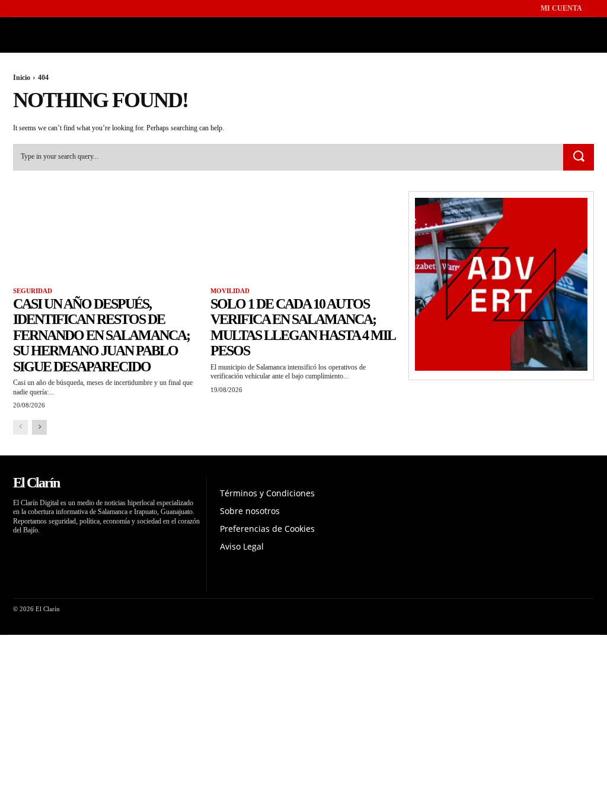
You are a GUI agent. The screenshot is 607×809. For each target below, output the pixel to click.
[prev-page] (20, 427)
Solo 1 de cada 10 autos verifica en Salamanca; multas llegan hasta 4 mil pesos (302, 327)
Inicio (21, 77)
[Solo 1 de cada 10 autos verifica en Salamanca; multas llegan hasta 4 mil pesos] (303, 237)
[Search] (578, 157)
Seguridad (32, 290)
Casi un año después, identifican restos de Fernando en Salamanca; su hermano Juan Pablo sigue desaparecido (101, 335)
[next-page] (39, 427)
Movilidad (230, 290)
